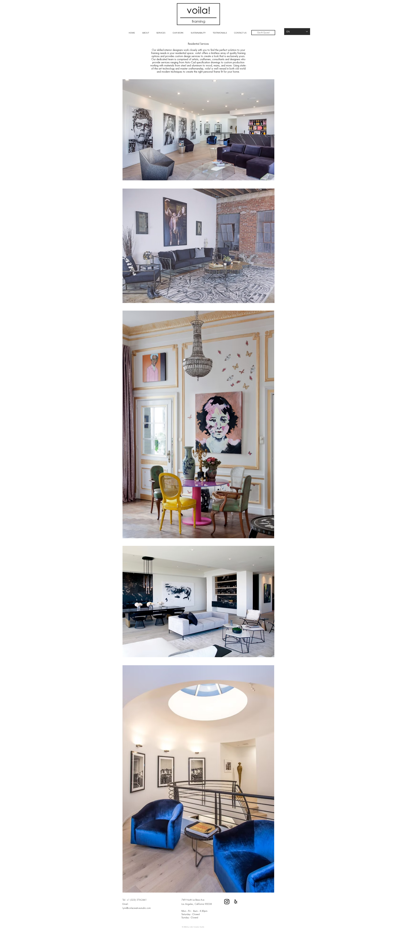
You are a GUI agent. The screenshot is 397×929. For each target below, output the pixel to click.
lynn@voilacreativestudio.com (137, 908)
